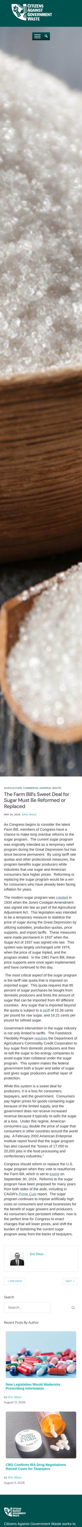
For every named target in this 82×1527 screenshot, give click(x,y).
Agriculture (13, 788)
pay (25, 1126)
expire (54, 1174)
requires (40, 1038)
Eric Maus (29, 814)
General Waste (50, 788)
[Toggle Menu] (37, 36)
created (62, 897)
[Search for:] (27, 1307)
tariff (46, 1010)
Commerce (30, 788)
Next (69, 1281)
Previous (16, 1281)
